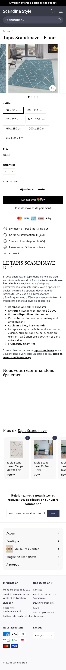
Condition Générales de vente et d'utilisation (16, 596)
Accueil (6, 31)
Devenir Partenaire (43, 602)
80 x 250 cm (35, 110)
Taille (7, 103)
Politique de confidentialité (18, 616)
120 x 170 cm (13, 119)
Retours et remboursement (12, 609)
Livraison (8, 602)
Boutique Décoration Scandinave (44, 596)
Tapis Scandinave (32, 430)
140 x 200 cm (36, 119)
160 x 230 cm (14, 128)
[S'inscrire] (53, 513)
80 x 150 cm (13, 110)
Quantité (9, 164)
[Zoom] (52, 88)
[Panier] (53, 11)
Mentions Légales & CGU (16, 589)
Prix (5, 149)
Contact (37, 589)
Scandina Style (17, 11)
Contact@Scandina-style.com (44, 614)
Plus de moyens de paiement (33, 208)
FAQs (36, 607)
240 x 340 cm (14, 138)
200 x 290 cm (37, 128)
